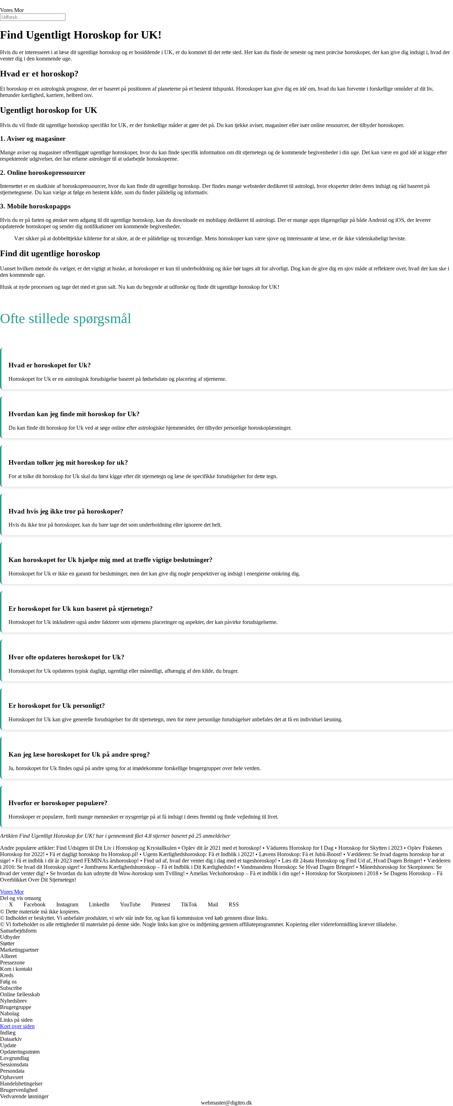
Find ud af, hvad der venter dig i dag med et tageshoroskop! (210, 861)
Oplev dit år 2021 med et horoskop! (221, 848)
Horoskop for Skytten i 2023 (370, 848)
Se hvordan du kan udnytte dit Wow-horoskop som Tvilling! (117, 873)
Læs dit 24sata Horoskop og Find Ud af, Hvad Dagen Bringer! (352, 861)
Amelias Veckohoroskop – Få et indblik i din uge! (244, 873)
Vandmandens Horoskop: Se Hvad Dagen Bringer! (298, 867)
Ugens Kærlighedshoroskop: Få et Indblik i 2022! (198, 854)
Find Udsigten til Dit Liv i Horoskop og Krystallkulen (116, 848)
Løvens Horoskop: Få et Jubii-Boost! (300, 854)
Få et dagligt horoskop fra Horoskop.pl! (94, 854)
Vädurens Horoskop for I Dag (299, 848)
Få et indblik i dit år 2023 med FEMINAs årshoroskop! (77, 861)
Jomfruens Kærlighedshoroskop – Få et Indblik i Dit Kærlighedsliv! (160, 867)
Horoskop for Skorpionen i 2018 (341, 873)
